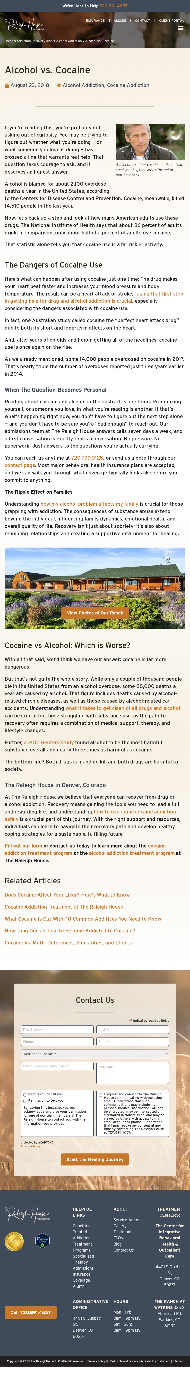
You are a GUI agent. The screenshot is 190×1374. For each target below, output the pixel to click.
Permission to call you (45, 1094)
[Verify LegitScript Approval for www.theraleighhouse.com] (42, 1246)
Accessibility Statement (155, 1361)
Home (9, 41)
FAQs (118, 1237)
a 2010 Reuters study (49, 742)
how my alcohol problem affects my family (89, 504)
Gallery (120, 1225)
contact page (20, 465)
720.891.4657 (114, 5)
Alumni (120, 20)
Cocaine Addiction (128, 85)
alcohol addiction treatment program (131, 853)
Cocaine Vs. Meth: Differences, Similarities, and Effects (68, 943)
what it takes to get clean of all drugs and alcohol (123, 708)
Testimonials (125, 1231)
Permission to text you (46, 1100)
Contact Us (124, 1250)
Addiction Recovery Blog (34, 41)
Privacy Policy (96, 1361)
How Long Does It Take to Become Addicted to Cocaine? (70, 931)
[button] (181, 28)
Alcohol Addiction (69, 41)
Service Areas (126, 1219)
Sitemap (178, 1361)
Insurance (95, 20)
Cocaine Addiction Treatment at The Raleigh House (64, 907)
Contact (142, 20)
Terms (36, 1146)
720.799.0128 (87, 458)
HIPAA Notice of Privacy (122, 1361)
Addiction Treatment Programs (82, 1243)
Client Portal (171, 20)
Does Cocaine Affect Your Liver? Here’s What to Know (67, 895)
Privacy (25, 1146)
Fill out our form (23, 846)
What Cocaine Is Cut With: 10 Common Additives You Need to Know (83, 919)
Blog (118, 1244)
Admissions (83, 1268)
